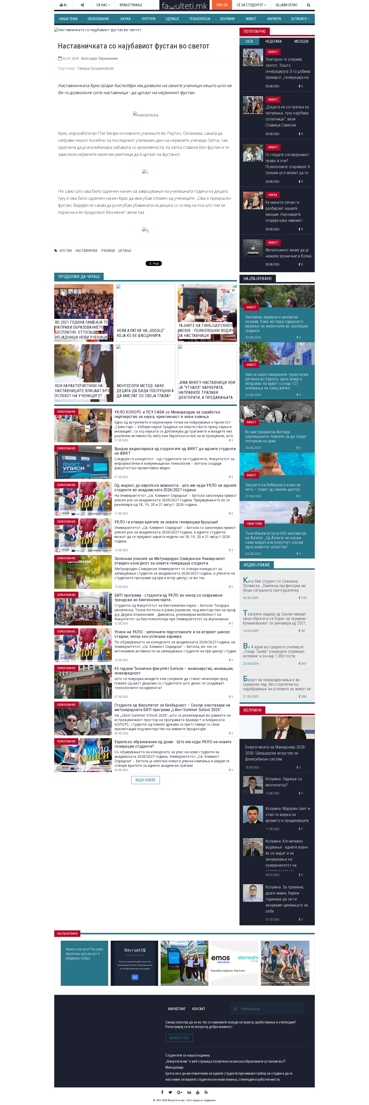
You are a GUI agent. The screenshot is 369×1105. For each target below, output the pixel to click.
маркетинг (177, 1009)
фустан (65, 251)
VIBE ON (221, 5)
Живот (251, 19)
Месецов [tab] (301, 41)
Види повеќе (146, 780)
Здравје (172, 19)
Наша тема (68, 19)
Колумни (227, 19)
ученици (108, 251)
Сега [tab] (249, 41)
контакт (198, 1009)
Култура (149, 19)
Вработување (131, 5)
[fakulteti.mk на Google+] (179, 1092)
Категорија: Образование (99, 58)
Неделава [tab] (274, 41)
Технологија (199, 19)
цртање (125, 251)
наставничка (86, 251)
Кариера (274, 19)
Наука (125, 19)
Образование (98, 19)
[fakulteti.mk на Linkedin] (189, 1092)
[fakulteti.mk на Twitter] (170, 1092)
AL (65, 5)
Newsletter (179, 1038)
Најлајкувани (67, 933)
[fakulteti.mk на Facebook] (162, 1092)
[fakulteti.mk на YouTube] (198, 1092)
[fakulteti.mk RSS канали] (206, 1092)
